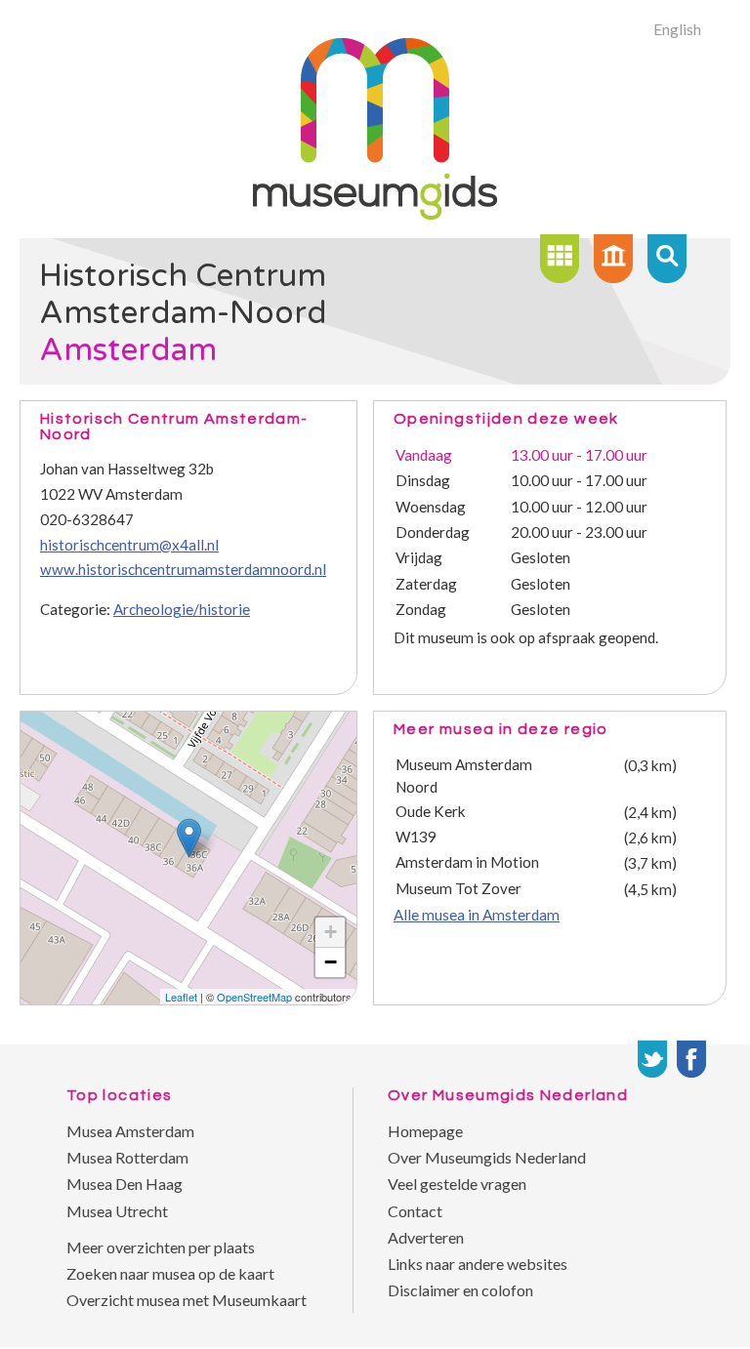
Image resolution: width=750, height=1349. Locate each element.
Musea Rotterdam (127, 1157)
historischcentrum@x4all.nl (129, 544)
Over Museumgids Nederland (487, 1157)
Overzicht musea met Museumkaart (186, 1299)
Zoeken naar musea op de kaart (170, 1273)
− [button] (330, 962)
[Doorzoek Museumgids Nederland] (667, 258)
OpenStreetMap (254, 996)
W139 (416, 836)
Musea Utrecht (117, 1211)
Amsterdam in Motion (467, 862)
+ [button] (330, 932)
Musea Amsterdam (130, 1131)
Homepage (425, 1131)
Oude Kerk (431, 811)
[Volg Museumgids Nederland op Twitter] (652, 1059)
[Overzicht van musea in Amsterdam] (559, 258)
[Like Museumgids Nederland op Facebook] (691, 1059)
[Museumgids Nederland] (375, 213)
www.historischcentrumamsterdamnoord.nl (183, 569)
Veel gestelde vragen (457, 1183)
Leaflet (181, 996)
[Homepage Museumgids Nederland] (613, 258)
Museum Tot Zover (458, 888)
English (677, 29)
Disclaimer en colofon (460, 1290)
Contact (415, 1211)
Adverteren (426, 1237)
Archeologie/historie (181, 609)
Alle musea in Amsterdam (477, 914)
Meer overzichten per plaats (160, 1247)
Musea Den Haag (124, 1183)
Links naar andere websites (477, 1263)
